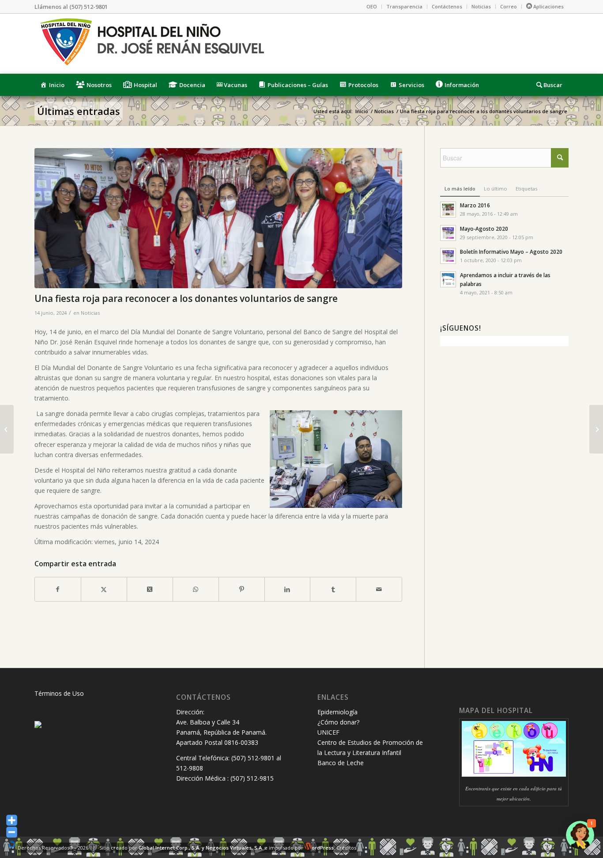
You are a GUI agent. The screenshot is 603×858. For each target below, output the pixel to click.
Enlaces (333, 697)
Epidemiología (337, 712)
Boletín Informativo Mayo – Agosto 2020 (511, 251)
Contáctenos (447, 6)
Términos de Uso (59, 693)
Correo (508, 6)
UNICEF (328, 732)
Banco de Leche (340, 763)
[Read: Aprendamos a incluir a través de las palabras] (448, 279)
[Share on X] (150, 589)
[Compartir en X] (104, 589)
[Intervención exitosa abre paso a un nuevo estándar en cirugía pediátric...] (7, 429)
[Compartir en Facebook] (58, 589)
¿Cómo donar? (338, 722)
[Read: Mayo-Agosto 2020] (448, 233)
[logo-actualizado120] (151, 43)
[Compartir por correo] (379, 589)
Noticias (481, 6)
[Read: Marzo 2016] (448, 209)
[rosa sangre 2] (218, 218)
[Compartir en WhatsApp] (196, 589)
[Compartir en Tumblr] (333, 589)
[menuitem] (372, 6)
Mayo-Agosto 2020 (484, 228)
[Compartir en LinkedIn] (287, 589)
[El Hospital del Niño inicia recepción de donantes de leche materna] (596, 429)
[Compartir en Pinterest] (241, 589)
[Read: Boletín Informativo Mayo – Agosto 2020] (448, 256)
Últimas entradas (78, 111)
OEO (371, 6)
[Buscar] (550, 85)
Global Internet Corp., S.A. (169, 847)
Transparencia (404, 6)
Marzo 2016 (475, 205)
